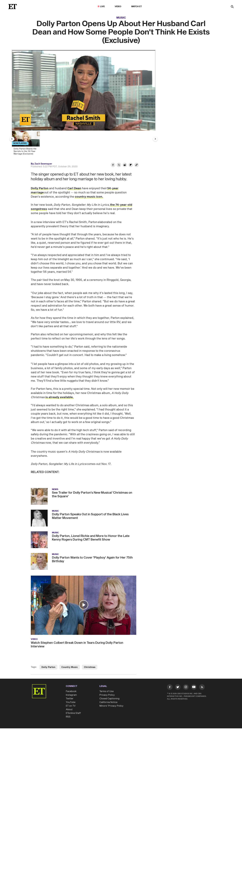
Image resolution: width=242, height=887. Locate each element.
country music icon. (89, 197)
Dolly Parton (39, 188)
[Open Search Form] (232, 7)
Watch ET (136, 6)
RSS (68, 716)
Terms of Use (106, 691)
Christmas (89, 667)
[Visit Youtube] (194, 687)
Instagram (71, 695)
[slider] (84, 122)
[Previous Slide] (12, 139)
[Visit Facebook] (170, 687)
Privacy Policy (107, 695)
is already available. (59, 397)
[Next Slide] (155, 139)
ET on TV (70, 706)
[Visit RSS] (202, 687)
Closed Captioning (109, 698)
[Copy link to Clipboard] (136, 165)
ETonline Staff (73, 713)
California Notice (108, 702)
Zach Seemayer (43, 163)
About (69, 709)
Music (121, 18)
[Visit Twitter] (178, 687)
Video (118, 6)
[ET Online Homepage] (12, 6)
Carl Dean (74, 188)
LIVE (102, 6)
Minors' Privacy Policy (111, 706)
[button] (17, 126)
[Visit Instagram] (186, 687)
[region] (83, 90)
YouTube (70, 702)
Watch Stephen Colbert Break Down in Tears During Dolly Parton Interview (77, 644)
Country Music (69, 667)
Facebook (71, 691)
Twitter (69, 698)
